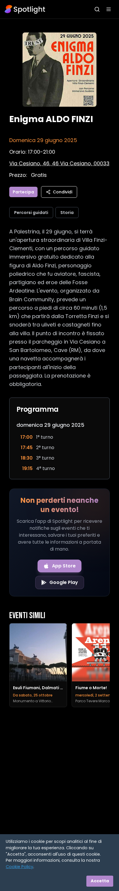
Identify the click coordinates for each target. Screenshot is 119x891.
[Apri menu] (108, 9)
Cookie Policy (19, 867)
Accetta (100, 881)
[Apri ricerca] (97, 9)
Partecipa (23, 192)
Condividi (62, 192)
